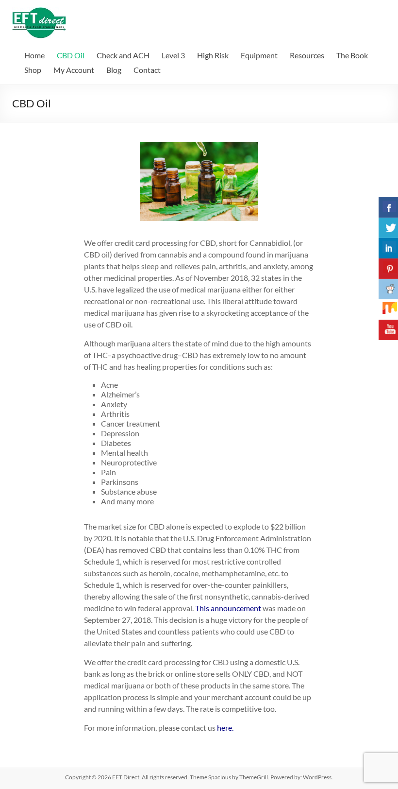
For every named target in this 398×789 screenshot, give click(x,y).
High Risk (213, 55)
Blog (113, 69)
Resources (307, 55)
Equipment (259, 55)
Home (34, 55)
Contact (147, 69)
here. (225, 727)
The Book (352, 55)
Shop (32, 69)
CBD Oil (70, 55)
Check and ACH (123, 55)
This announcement (228, 608)
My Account (73, 69)
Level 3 (173, 55)
